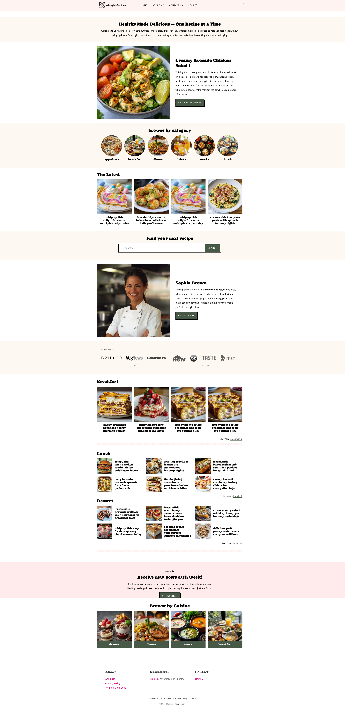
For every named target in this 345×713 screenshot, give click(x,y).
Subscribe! (169, 596)
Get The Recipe (188, 102)
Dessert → (237, 543)
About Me (158, 5)
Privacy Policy (112, 683)
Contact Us (176, 5)
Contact (199, 679)
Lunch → (237, 496)
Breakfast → (236, 439)
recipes (192, 5)
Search (213, 248)
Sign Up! (154, 679)
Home (144, 5)
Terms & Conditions (115, 687)
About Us (110, 679)
